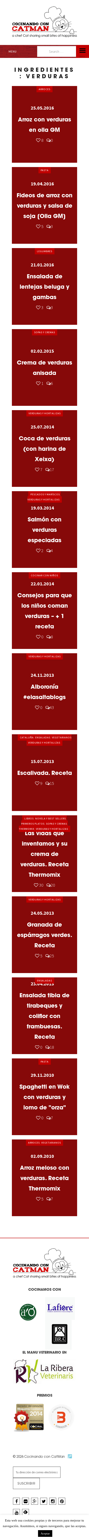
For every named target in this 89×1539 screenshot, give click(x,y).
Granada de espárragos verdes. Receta (44, 935)
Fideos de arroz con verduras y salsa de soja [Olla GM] (44, 206)
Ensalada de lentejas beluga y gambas (44, 287)
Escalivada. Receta (44, 772)
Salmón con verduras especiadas (44, 530)
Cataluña (27, 737)
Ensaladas (42, 737)
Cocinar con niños (44, 575)
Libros (29, 818)
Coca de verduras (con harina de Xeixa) (44, 449)
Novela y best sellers (50, 818)
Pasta (45, 170)
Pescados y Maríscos (45, 494)
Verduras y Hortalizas (45, 413)
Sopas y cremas (44, 332)
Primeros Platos (32, 823)
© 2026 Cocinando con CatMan (39, 1456)
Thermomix (26, 828)
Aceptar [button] (45, 1533)
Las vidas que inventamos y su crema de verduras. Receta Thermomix (44, 854)
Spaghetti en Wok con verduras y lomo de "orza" (44, 1097)
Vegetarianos (62, 737)
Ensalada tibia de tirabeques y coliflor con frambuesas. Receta (44, 1016)
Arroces (44, 89)
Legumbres (44, 251)
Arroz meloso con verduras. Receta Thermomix (44, 1178)
